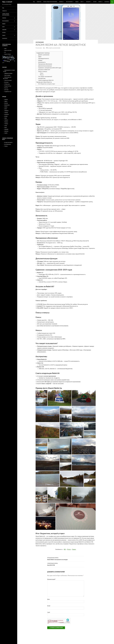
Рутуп (69, 549)
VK (5, 52)
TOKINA (6, 112)
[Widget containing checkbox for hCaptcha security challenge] (59, 621)
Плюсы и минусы (42, 71)
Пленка (6, 146)
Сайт (48, 612)
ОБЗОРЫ (61, 1)
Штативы (6, 89)
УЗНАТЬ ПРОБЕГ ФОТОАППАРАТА (50, 1)
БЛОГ (82, 1)
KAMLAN (6, 131)
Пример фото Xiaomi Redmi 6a (44, 82)
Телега (74, 549)
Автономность (42, 62)
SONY (5, 108)
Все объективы (7, 144)
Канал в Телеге (7, 54)
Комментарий (51, 579)
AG (44, 48)
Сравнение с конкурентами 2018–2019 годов (49, 67)
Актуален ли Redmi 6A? (44, 69)
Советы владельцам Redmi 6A (46, 80)
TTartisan (6, 123)
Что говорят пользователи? (45, 76)
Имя (48, 599)
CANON (6, 99)
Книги (99, 1)
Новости (39, 1)
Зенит (5, 127)
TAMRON (6, 110)
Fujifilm (5, 133)
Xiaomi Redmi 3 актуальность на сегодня (57, 558)
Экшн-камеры (7, 75)
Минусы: (42, 74)
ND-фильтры (7, 84)
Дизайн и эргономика (43, 54)
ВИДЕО (76, 1)
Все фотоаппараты (8, 142)
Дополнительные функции (45, 66)
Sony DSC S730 (52, 564)
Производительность (43, 58)
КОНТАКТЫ (107, 1)
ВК (65, 549)
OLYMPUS (6, 114)
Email (48, 605)
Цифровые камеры (8, 73)
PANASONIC (7, 105)
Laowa (5, 125)
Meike (5, 118)
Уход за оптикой (7, 80)
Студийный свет (7, 91)
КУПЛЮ (94, 1)
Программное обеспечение (45, 64)
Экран (39, 56)
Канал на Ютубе (7, 50)
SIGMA (5, 106)
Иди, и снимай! (7, 2)
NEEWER (6, 129)
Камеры (40, 60)
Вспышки (6, 82)
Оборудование (40, 42)
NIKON (5, 101)
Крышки (6, 87)
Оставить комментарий (54, 48)
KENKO (6, 116)
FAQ (34, 1)
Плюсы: (41, 73)
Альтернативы (41, 78)
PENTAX (6, 103)
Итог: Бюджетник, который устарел (46, 83)
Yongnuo (6, 121)
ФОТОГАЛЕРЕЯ (69, 1)
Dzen (5, 48)
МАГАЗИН (88, 1)
